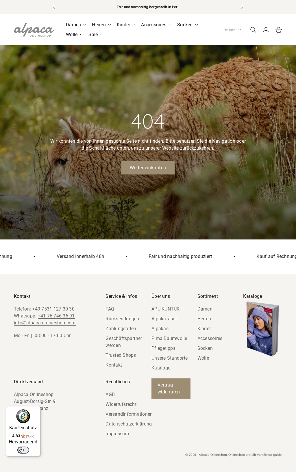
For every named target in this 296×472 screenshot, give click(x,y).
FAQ (110, 309)
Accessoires (210, 338)
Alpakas (160, 328)
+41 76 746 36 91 (56, 316)
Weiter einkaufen (148, 167)
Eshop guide (272, 455)
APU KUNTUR (165, 309)
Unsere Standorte (169, 358)
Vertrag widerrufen (169, 388)
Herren (204, 319)
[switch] (23, 450)
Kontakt (114, 365)
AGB (110, 394)
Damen (204, 309)
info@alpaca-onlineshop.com (45, 323)
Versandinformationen (129, 414)
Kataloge (160, 368)
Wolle (203, 358)
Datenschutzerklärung (129, 424)
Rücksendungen (122, 319)
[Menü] (37, 409)
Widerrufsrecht (121, 404)
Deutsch (229, 30)
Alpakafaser (164, 319)
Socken (205, 348)
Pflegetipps (163, 348)
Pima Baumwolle (169, 338)
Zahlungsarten (121, 328)
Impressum (117, 433)
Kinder (204, 328)
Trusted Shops (121, 355)
